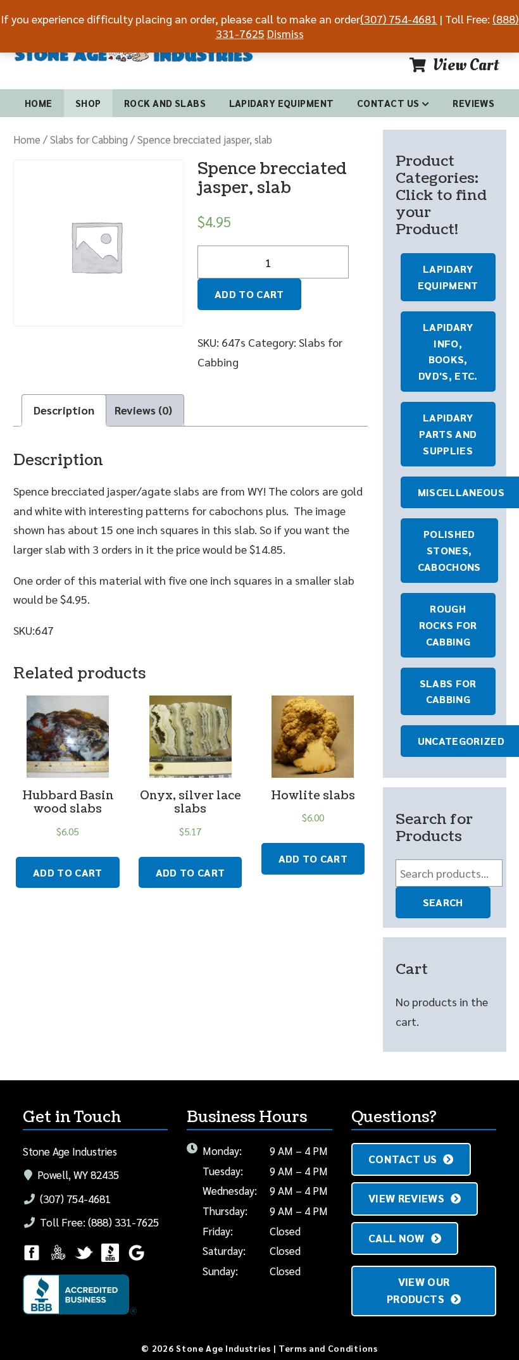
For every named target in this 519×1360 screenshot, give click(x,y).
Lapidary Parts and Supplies (448, 434)
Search (443, 902)
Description (64, 409)
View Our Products (418, 1290)
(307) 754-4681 (74, 1199)
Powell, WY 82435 (77, 1175)
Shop (88, 103)
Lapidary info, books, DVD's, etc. (448, 351)
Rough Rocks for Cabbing (448, 625)
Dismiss (285, 33)
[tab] (64, 410)
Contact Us (388, 103)
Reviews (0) (143, 409)
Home (39, 103)
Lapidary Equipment (281, 103)
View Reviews (406, 1198)
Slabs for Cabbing (89, 139)
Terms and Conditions (328, 1348)
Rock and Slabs (165, 103)
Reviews (473, 103)
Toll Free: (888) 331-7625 (98, 1222)
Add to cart (249, 294)
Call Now (396, 1238)
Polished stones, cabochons (449, 550)
